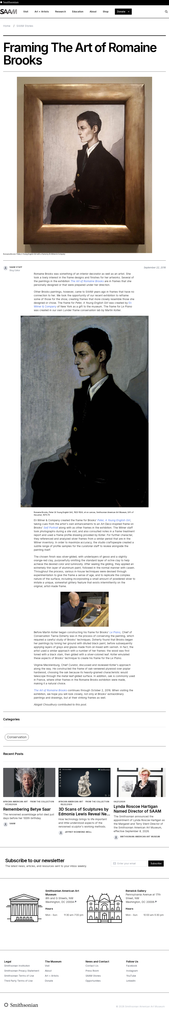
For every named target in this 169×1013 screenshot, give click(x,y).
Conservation (17, 737)
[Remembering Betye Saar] (29, 783)
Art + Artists (52, 975)
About (48, 970)
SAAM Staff (16, 267)
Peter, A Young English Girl (113, 520)
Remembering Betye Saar (27, 809)
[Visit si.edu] (21, 1005)
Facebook (131, 965)
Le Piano (115, 632)
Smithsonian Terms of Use (19, 975)
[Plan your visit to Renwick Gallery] (155, 902)
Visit (47, 965)
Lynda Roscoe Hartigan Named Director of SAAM (137, 809)
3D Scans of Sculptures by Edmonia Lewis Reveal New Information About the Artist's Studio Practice (84, 811)
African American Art (15, 801)
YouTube (131, 975)
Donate (49, 980)
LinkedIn (131, 980)
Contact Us (92, 965)
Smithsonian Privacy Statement (21, 970)
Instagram (132, 970)
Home (6, 25)
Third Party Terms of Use (18, 980)
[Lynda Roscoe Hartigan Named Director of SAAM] (140, 783)
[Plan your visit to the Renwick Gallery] (105, 914)
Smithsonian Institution (17, 965)
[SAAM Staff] (5, 268)
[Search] (166, 11)
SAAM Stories (25, 25)
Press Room (92, 970)
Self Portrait (51, 527)
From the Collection (42, 801)
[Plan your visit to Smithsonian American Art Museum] (75, 902)
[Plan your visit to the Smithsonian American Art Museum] (24, 914)
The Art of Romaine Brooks (87, 281)
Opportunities (93, 980)
